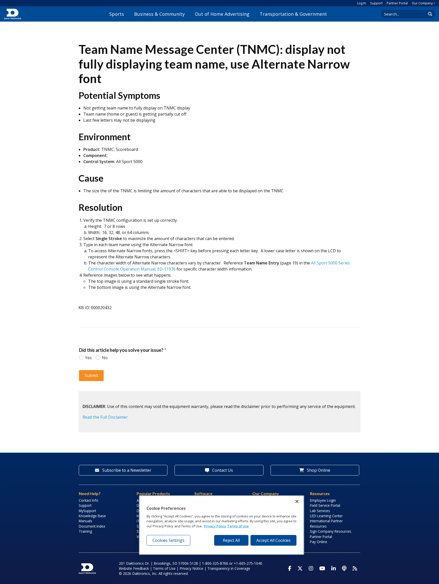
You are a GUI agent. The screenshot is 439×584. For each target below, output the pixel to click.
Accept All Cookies (273, 540)
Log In (361, 3)
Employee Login (323, 500)
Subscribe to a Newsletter (126, 470)
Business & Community (159, 14)
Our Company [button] (422, 3)
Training (85, 531)
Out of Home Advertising (222, 14)
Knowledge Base (92, 515)
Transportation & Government (293, 14)
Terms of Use (164, 568)
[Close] (297, 501)
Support (376, 3)
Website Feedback (134, 568)
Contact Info (88, 500)
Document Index (92, 526)
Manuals (85, 520)
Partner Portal (397, 3)
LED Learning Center (326, 515)
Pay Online (318, 541)
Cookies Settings (168, 540)
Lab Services (320, 510)
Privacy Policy (215, 526)
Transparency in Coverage (228, 568)
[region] (221, 525)
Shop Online (318, 470)
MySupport (87, 510)
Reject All (231, 540)
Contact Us (222, 470)
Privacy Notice (191, 568)
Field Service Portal (325, 505)
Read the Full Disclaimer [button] (105, 417)
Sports (116, 14)
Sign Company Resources (330, 531)
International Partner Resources (326, 523)
